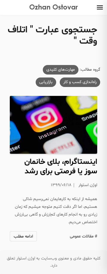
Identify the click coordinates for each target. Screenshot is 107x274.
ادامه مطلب (23, 236)
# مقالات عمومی (83, 236)
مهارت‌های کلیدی (60, 69)
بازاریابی (46, 82)
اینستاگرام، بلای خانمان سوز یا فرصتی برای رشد (60, 166)
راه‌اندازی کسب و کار (80, 82)
